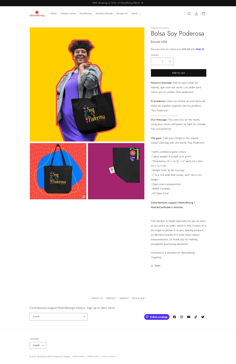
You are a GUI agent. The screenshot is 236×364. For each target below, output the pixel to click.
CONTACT (111, 298)
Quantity (155, 55)
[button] (136, 13)
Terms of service (108, 356)
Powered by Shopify (61, 356)
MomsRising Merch (45, 356)
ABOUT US (97, 298)
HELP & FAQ (138, 298)
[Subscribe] (83, 316)
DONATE (124, 298)
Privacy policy (93, 356)
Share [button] (158, 266)
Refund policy (78, 356)
